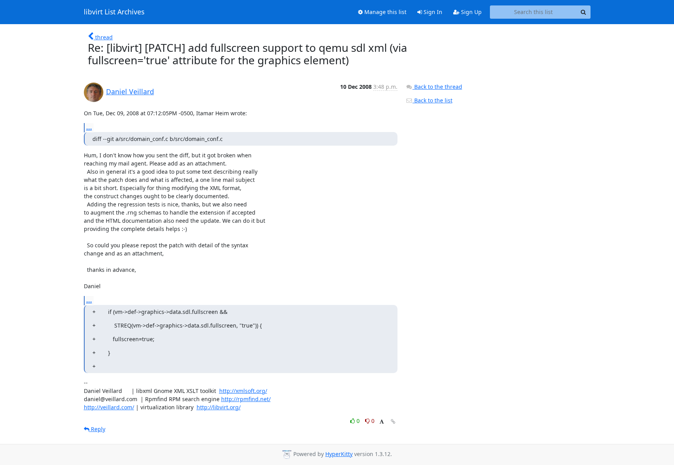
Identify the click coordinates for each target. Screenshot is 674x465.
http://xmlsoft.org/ (243, 391)
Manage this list (384, 12)
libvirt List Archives (114, 12)
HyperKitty (339, 454)
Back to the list (432, 100)
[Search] (583, 12)
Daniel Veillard (130, 91)
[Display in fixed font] (381, 422)
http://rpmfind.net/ (246, 399)
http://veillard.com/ (109, 407)
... (89, 127)
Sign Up (470, 12)
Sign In (432, 12)
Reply (97, 429)
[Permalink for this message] (393, 421)
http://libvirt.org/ (219, 407)
